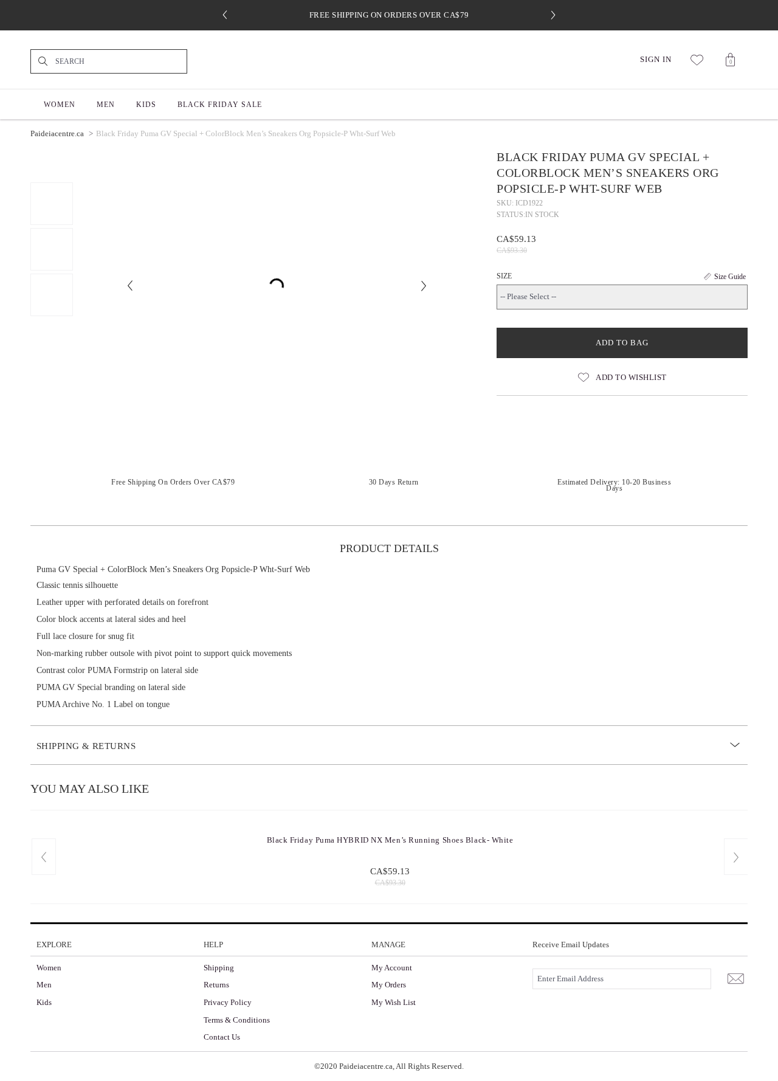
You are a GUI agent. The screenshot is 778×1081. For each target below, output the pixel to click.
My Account (391, 967)
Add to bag (622, 342)
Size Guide (730, 276)
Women (48, 967)
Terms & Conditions (237, 1019)
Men (44, 984)
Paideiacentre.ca (57, 133)
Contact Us (222, 1036)
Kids (44, 1002)
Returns (216, 984)
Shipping (219, 967)
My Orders (388, 984)
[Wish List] (697, 59)
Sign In (656, 59)
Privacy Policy (228, 1002)
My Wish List (393, 1002)
